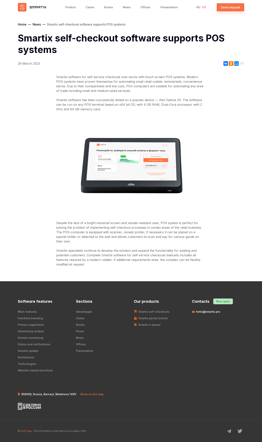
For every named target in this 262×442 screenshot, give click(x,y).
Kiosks (108, 7)
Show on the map (92, 394)
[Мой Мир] (236, 63)
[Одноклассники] (231, 63)
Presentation (169, 7)
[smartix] (32, 7)
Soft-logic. (27, 431)
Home (22, 24)
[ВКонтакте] (225, 63)
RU (198, 7)
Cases (90, 7)
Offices (145, 7)
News (127, 7)
